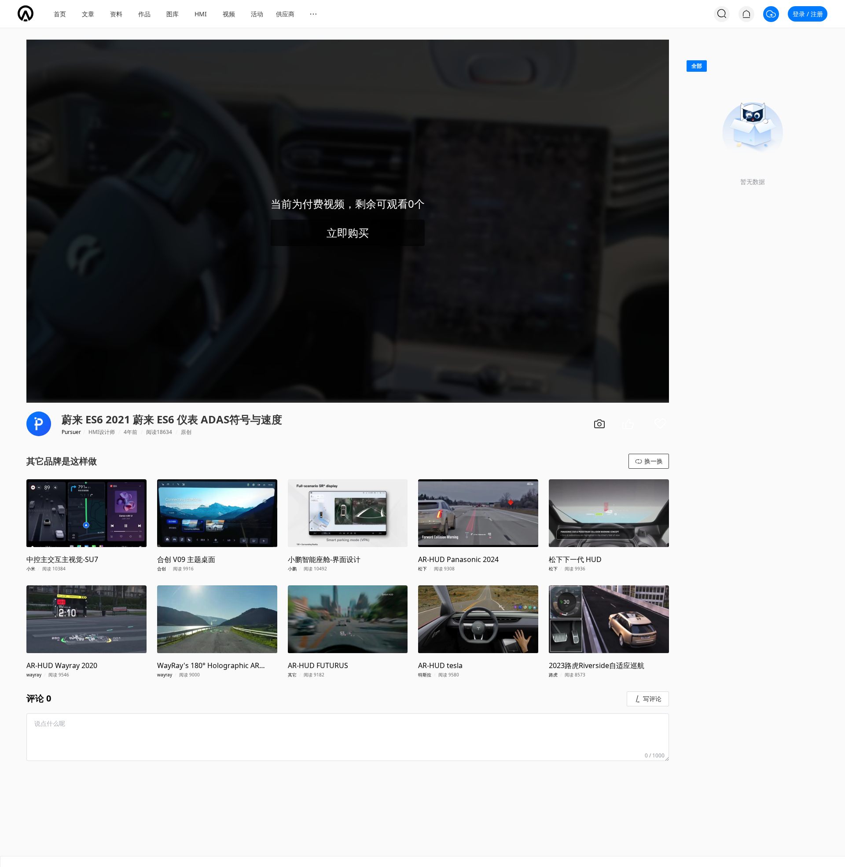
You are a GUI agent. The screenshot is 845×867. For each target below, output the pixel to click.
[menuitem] (60, 14)
